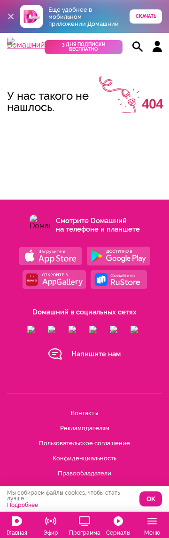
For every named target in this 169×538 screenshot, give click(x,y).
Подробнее (22, 505)
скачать (146, 16)
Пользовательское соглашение (84, 443)
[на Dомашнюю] (26, 44)
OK (150, 499)
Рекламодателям (84, 428)
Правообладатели (84, 473)
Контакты (84, 413)
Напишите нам (96, 354)
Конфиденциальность (84, 458)
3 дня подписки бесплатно (84, 47)
